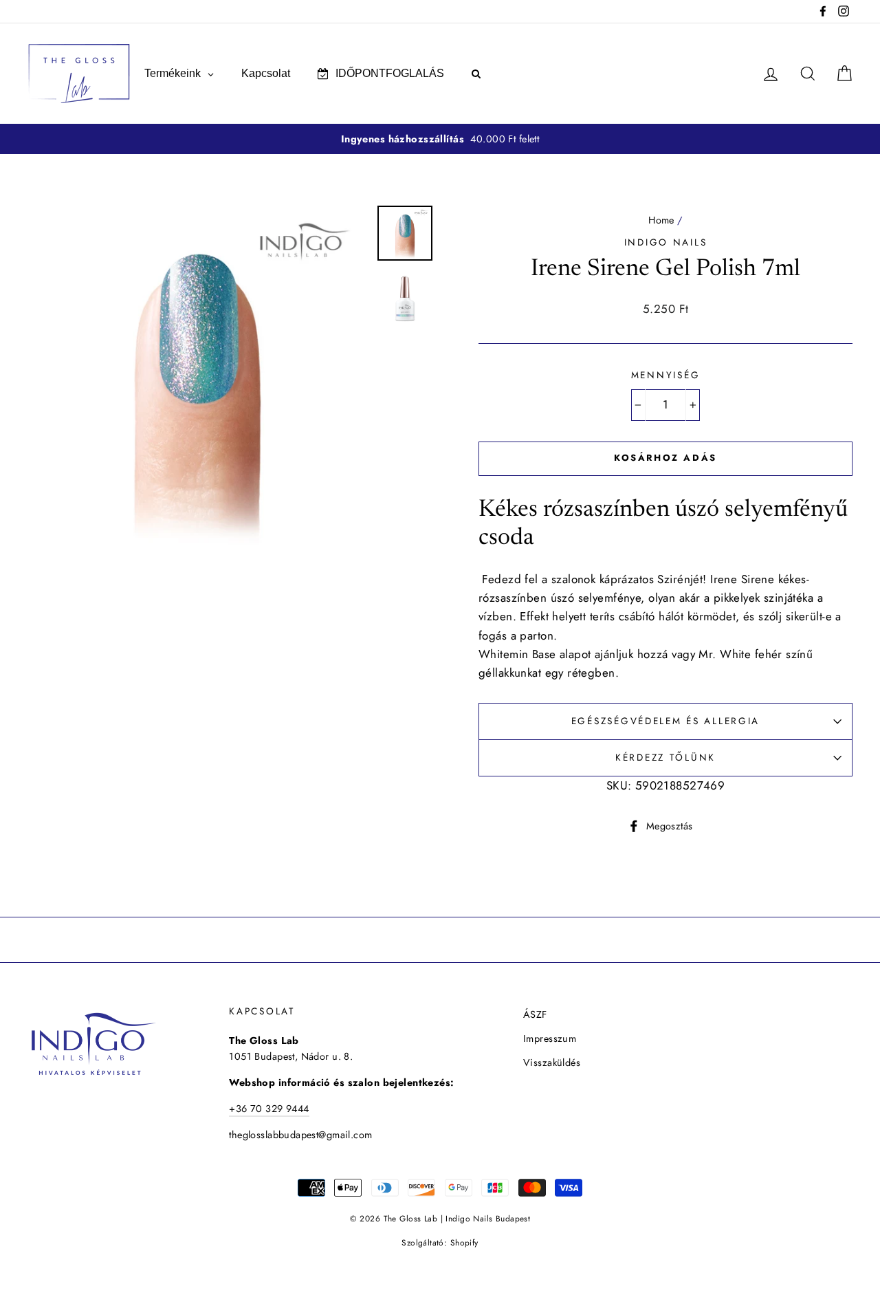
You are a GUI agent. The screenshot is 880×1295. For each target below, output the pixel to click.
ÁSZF (535, 1014)
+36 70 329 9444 (269, 1109)
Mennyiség (665, 375)
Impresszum (549, 1038)
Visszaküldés (551, 1062)
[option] (440, 139)
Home (661, 220)
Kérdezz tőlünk (665, 757)
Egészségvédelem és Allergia (665, 721)
